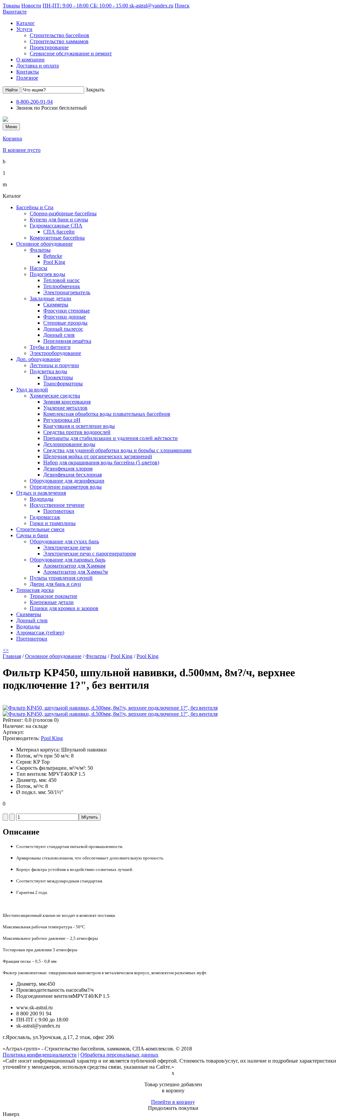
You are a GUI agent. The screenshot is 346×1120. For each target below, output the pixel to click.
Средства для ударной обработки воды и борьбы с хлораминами (117, 450)
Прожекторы (58, 377)
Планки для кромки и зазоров (64, 608)
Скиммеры (55, 304)
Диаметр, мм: (31, 984)
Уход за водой (32, 389)
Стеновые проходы (65, 323)
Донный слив (59, 335)
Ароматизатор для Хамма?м (75, 572)
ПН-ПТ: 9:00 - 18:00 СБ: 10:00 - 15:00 (86, 5)
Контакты (27, 72)
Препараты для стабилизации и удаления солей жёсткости (110, 438)
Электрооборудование (55, 353)
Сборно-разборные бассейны (63, 213)
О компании (30, 59)
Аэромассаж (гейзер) (40, 632)
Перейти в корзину (173, 1102)
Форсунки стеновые (66, 310)
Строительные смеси (40, 529)
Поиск (182, 5)
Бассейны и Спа (34, 207)
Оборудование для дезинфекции (67, 481)
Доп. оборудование (38, 359)
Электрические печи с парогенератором (89, 553)
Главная (12, 656)
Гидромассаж (45, 517)
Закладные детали (50, 298)
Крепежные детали (52, 602)
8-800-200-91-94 (34, 102)
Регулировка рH (61, 420)
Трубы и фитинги (50, 347)
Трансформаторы (63, 383)
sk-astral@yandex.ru (151, 5)
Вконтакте (15, 12)
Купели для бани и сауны (59, 219)
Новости (31, 5)
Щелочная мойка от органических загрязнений (97, 456)
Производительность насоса (48, 990)
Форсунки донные (64, 317)
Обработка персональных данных (119, 1055)
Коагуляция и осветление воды (79, 426)
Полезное (27, 78)
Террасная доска (35, 590)
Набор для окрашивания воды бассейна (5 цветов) (101, 462)
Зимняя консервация (67, 402)
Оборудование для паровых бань (67, 560)
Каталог (25, 23)
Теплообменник (61, 286)
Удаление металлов (65, 408)
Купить (89, 817)
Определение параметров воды (66, 487)
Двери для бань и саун (55, 584)
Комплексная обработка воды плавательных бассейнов (106, 414)
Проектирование (49, 47)
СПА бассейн (59, 232)
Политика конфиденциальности (40, 1055)
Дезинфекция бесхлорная (72, 474)
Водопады (41, 499)
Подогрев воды (47, 274)
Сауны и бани (32, 535)
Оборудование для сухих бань (64, 541)
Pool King (54, 262)
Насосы (38, 268)
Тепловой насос (61, 280)
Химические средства (55, 396)
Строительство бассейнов (59, 35)
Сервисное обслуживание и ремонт (71, 53)
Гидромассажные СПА (56, 225)
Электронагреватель (66, 292)
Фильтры (40, 250)
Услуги (24, 29)
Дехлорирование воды (69, 444)
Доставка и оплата (37, 66)
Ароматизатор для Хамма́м (74, 566)
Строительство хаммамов (59, 41)
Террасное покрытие (53, 596)
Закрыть (94, 89)
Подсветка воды (48, 371)
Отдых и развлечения (41, 493)
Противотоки (58, 511)
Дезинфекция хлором (68, 468)
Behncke (52, 256)
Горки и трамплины (53, 523)
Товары (11, 5)
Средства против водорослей (76, 432)
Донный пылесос (63, 329)
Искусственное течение (57, 505)
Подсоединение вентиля (44, 996)
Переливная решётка (67, 341)
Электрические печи (67, 547)
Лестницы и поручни (54, 365)
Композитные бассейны (57, 238)
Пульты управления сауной (61, 578)
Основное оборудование (44, 244)
